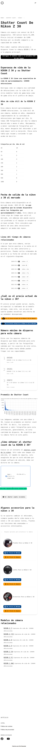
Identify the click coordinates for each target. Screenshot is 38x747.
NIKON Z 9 (8, 646)
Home (2, 17)
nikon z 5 (25, 261)
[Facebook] (3, 738)
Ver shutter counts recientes (15, 497)
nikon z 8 (25, 284)
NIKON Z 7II (9, 634)
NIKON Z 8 (8, 640)
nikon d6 (24, 265)
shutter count (11, 17)
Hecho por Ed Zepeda (19, 746)
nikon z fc (25, 280)
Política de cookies (6, 726)
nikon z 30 (25, 277)
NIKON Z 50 (8, 652)
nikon (20, 17)
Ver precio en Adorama (13, 552)
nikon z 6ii (25, 269)
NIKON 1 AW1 (9, 663)
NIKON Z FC (8, 657)
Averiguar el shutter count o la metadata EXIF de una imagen (19, 57)
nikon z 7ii (25, 273)
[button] (35, 3)
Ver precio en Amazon (13, 557)
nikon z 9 (25, 288)
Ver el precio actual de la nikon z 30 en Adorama (20, 323)
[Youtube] (9, 738)
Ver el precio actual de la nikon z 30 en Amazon (20, 318)
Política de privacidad (7, 729)
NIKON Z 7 (8, 628)
